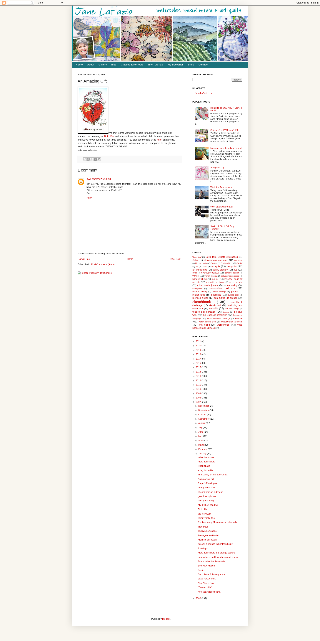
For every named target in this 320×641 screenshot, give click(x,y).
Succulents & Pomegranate (211, 574)
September (204, 419)
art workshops (199, 269)
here (159, 139)
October (202, 414)
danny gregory (220, 269)
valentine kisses (206, 457)
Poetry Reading (206, 500)
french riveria (210, 276)
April (201, 440)
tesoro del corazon (204, 311)
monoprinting (230, 285)
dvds (194, 273)
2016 (198, 363)
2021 (198, 341)
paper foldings (219, 292)
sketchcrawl (215, 305)
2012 (198, 380)
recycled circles (200, 298)
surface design (232, 308)
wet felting (204, 325)
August (202, 423)
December (203, 406)
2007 (198, 402)
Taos (204, 266)
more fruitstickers (206, 461)
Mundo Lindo (201, 263)
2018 (198, 354)
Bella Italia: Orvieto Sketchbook (222, 257)
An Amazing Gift (206, 479)
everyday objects (210, 272)
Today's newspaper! (208, 531)
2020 (198, 345)
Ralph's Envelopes (207, 483)
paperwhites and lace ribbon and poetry (218, 557)
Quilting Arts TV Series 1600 (224, 130)
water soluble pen (207, 322)
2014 (198, 371)
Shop (191, 64)
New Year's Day (206, 583)
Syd (88, 179)
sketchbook (201, 302)
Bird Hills (202, 509)
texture (226, 312)
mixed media (235, 282)
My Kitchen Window (208, 505)
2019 (198, 350)
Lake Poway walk (207, 578)
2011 (198, 384)
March (201, 445)
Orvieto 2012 (227, 263)
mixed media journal (207, 285)
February (203, 449)
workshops (223, 324)
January (202, 453)
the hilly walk (204, 514)
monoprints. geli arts (222, 288)
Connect (203, 64)
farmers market (232, 273)
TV (197, 267)
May (200, 436)
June (201, 432)
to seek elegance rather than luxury (215, 544)
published (216, 295)
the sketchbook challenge (218, 318)
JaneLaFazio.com (204, 93)
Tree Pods (203, 526)
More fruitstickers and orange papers (216, 552)
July (200, 427)
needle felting (199, 291)
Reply (89, 198)
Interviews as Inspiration (216, 260)
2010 (198, 389)
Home (79, 64)
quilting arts (233, 295)
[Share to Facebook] (95, 159)
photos (234, 291)
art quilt (215, 266)
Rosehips (203, 548)
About (90, 64)
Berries (201, 570)
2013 (198, 376)
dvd (235, 269)
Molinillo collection (207, 539)
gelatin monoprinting (230, 276)
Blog (113, 64)
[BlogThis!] (88, 159)
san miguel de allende (225, 298)
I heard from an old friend (210, 492)
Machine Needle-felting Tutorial (226, 148)
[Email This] (85, 159)
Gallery (103, 64)
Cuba (195, 260)
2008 (198, 397)
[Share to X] (92, 159)
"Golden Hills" (205, 587)
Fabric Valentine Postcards (211, 561)
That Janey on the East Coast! (213, 474)
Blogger (166, 619)
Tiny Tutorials (155, 64)
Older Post (175, 259)
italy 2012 (216, 279)
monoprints (197, 288)
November (203, 410)
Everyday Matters (206, 565)
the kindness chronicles (215, 315)
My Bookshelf (176, 64)
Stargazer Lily (217, 167)
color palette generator (221, 206)
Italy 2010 (238, 260)
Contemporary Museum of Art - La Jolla (217, 522)
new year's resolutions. (209, 592)
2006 (198, 598)
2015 (198, 367)
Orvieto (214, 263)
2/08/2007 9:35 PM (101, 179)
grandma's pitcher (207, 496)
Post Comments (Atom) (102, 264)
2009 (198, 393)
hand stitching (199, 279)
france (195, 276)
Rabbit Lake (204, 466)
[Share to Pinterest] (99, 159)
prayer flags (198, 295)
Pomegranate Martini (208, 535)
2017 (198, 358)
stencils (213, 308)
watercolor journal (231, 321)
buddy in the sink (206, 487)
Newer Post (84, 259)
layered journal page (215, 282)
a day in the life (205, 470)
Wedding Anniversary (221, 187)
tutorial (238, 318)
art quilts (232, 266)
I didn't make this (206, 518)
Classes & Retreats (132, 64)
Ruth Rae (109, 136)
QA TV (239, 263)
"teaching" (196, 257)
